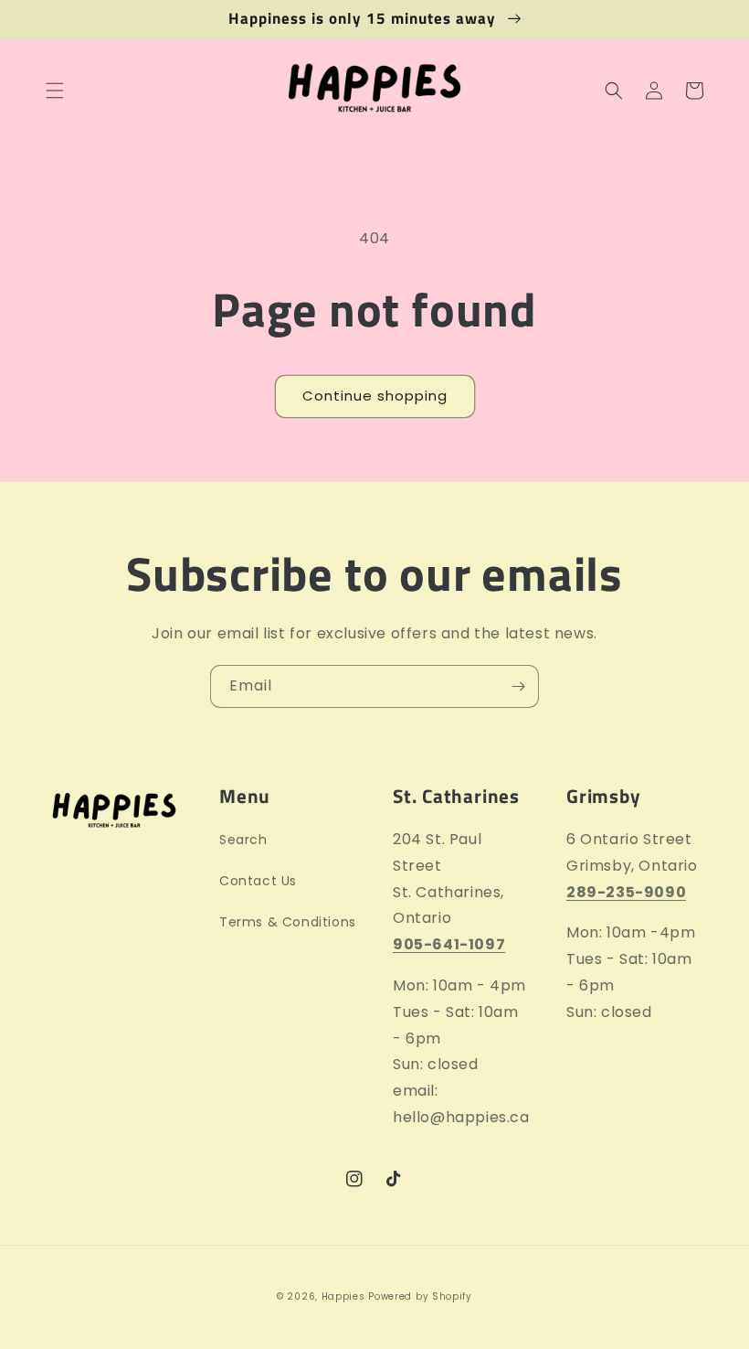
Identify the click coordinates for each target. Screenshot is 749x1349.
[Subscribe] (518, 686)
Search (243, 839)
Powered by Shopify (420, 1296)
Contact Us (258, 881)
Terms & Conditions (287, 922)
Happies (343, 1296)
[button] (55, 90)
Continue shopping (375, 395)
